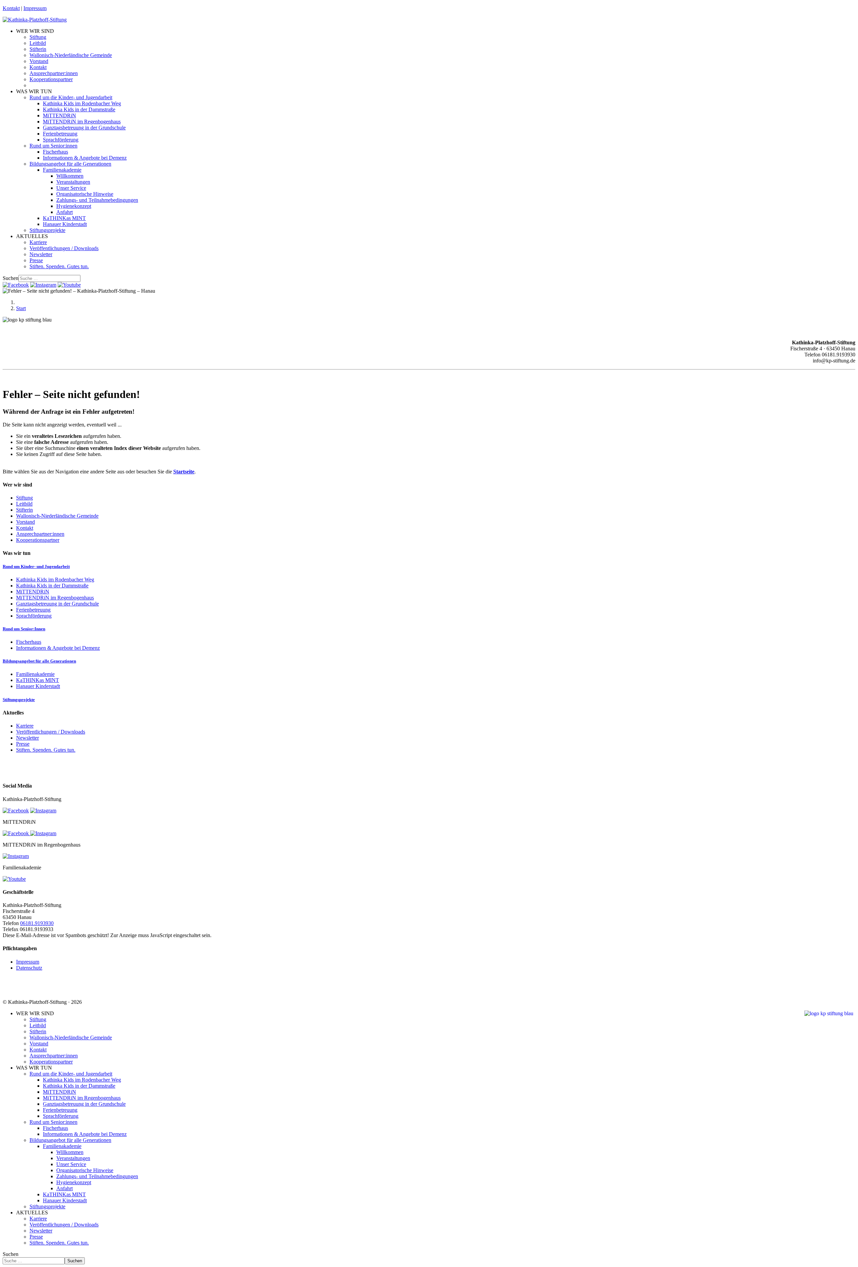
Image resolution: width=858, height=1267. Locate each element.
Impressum (35, 8)
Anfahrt (64, 212)
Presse (36, 260)
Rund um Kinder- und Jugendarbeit (36, 566)
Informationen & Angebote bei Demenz (85, 158)
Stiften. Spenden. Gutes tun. (59, 266)
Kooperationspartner (51, 79)
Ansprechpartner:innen (53, 73)
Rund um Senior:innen (53, 146)
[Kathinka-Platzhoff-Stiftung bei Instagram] (43, 285)
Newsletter (40, 254)
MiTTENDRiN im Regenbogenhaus (82, 121)
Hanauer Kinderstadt (65, 224)
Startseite (183, 471)
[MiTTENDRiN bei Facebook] (16, 833)
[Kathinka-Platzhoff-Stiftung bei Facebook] (16, 285)
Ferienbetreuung (60, 133)
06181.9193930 (37, 923)
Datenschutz (29, 968)
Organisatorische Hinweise (84, 194)
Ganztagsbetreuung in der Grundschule (84, 127)
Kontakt (11, 8)
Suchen (10, 278)
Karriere (38, 242)
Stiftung (37, 37)
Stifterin (37, 49)
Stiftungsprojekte (47, 230)
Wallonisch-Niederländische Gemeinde (70, 55)
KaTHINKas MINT (64, 218)
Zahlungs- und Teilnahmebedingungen (97, 200)
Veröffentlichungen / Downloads (64, 248)
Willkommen (69, 176)
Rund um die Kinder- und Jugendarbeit (70, 97)
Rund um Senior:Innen (24, 628)
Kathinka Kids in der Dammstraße (79, 109)
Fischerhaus (55, 152)
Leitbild (37, 43)
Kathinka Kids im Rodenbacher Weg (82, 103)
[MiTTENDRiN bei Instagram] (43, 833)
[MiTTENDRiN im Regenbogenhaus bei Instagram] (16, 856)
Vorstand (38, 61)
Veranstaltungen (73, 182)
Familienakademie (62, 170)
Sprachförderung (60, 139)
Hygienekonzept (73, 206)
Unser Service (71, 188)
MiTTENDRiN (59, 115)
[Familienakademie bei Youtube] (69, 285)
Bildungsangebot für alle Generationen (70, 164)
